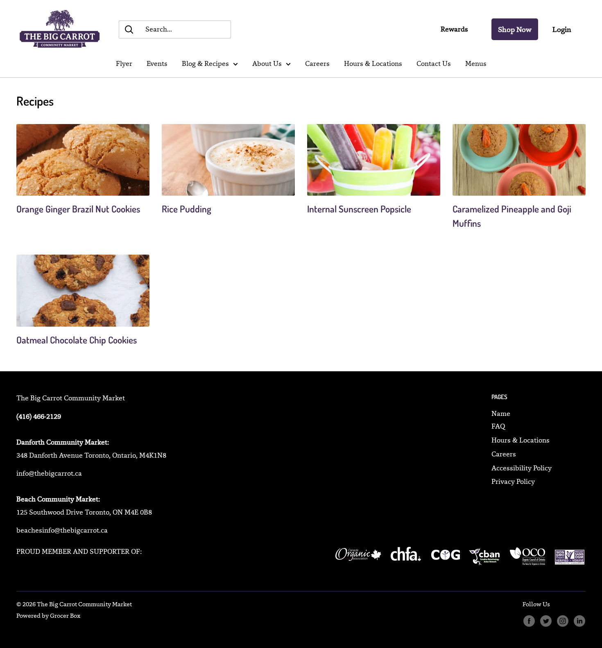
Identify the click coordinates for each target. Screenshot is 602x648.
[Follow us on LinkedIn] (579, 621)
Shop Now (515, 29)
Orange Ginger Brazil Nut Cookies (78, 208)
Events (157, 63)
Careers (317, 63)
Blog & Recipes (205, 63)
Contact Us (433, 63)
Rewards (454, 29)
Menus (476, 63)
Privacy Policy (513, 481)
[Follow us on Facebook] (529, 621)
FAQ (498, 426)
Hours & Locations (373, 63)
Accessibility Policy (521, 467)
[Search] (129, 29)
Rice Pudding (186, 208)
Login (561, 29)
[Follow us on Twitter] (545, 621)
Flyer (124, 63)
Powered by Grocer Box (48, 615)
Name (500, 413)
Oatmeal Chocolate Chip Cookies (76, 339)
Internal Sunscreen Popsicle (359, 208)
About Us (267, 63)
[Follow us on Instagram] (562, 621)
